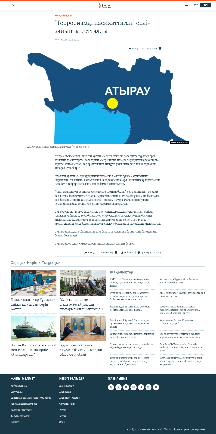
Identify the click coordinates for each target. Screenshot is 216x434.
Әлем (62, 422)
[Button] (133, 49)
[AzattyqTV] (186, 5)
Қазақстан (65, 392)
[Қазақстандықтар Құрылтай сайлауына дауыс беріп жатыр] (33, 283)
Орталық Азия (67, 404)
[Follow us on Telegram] (141, 387)
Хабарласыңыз (19, 386)
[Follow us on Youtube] (126, 387)
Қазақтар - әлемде (69, 398)
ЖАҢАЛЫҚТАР (63, 15)
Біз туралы (16, 392)
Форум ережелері (20, 416)
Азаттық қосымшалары (24, 404)
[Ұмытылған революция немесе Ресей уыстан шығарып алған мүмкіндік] (83, 283)
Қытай (63, 416)
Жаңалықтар (66, 386)
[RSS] (148, 387)
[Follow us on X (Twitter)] (118, 387)
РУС (196, 5)
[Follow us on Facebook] (111, 387)
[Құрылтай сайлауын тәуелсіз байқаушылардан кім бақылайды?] (83, 328)
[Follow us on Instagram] (133, 387)
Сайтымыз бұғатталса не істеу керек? (31, 398)
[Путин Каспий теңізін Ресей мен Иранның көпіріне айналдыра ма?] (33, 328)
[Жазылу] (156, 387)
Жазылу (15, 422)
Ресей (62, 410)
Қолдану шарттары (21, 410)
